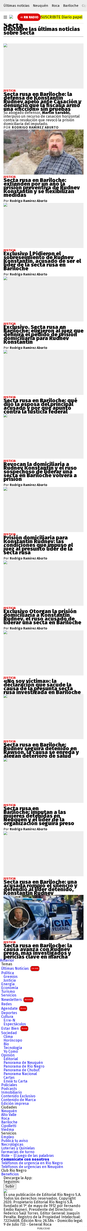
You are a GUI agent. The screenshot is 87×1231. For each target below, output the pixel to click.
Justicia (9, 90)
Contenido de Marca (18, 1100)
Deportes (9, 1013)
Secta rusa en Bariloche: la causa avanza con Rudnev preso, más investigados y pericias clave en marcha (37, 951)
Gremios (10, 977)
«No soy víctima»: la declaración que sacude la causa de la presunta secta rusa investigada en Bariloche (42, 686)
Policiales (9, 1085)
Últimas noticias (16, 5)
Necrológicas (12, 1144)
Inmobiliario (11, 1092)
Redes (6, 1004)
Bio (6, 1044)
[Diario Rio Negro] (5, 1191)
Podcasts (9, 1089)
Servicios (8, 995)
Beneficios (10, 1174)
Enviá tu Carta (15, 1081)
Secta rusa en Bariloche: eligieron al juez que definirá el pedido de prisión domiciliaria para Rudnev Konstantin (43, 334)
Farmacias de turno (17, 1152)
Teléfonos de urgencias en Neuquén (32, 1167)
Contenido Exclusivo (18, 1096)
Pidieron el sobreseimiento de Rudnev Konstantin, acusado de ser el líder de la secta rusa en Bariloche (42, 261)
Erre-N (9, 1020)
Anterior (7, 960)
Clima (8, 1037)
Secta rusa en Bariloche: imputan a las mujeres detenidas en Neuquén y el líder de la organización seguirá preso (38, 816)
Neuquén (40, 5)
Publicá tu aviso (14, 1141)
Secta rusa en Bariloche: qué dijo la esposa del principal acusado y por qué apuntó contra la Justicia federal (40, 406)
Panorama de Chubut (21, 1070)
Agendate (13, 1008)
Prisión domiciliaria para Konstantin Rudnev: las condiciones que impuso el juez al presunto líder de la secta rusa (38, 545)
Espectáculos (14, 1024)
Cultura (7, 1017)
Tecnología (12, 1048)
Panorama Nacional (20, 1074)
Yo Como (10, 1051)
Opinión (8, 1055)
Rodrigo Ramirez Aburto (35, 127)
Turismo (8, 991)
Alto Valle (8, 1115)
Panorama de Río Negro (23, 1066)
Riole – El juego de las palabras (27, 1156)
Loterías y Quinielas (18, 1148)
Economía (9, 988)
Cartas (9, 1077)
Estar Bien (14, 1028)
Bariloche (70, 5)
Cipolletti (8, 1126)
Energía (8, 984)
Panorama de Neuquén (23, 1063)
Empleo (7, 1137)
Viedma (7, 1130)
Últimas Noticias (19, 968)
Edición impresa (15, 1103)
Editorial (10, 1059)
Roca (56, 5)
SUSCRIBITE (61, 17)
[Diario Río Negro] (11, 17)
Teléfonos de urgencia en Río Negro (32, 1163)
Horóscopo (12, 1040)
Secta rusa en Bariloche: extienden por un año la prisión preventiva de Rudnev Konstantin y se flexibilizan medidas (41, 187)
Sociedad (9, 1033)
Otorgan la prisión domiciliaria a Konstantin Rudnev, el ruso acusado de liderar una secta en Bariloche (42, 617)
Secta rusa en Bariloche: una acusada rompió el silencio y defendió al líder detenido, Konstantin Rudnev (40, 887)
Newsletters (16, 999)
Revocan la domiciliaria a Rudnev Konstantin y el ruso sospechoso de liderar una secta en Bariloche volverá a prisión (40, 471)
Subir (9, 1186)
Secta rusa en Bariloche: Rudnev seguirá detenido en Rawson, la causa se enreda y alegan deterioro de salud (41, 750)
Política (7, 973)
